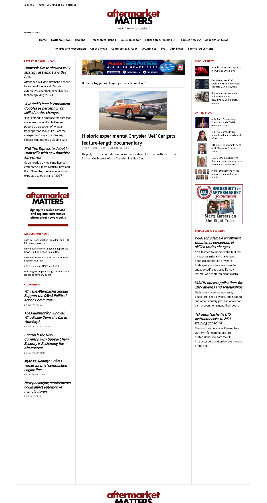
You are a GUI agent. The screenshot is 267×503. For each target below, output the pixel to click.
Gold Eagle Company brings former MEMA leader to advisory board (46, 273)
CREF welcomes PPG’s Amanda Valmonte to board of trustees (47, 259)
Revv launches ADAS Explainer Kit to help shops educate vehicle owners (225, 83)
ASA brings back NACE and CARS (41, 266)
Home (43, 40)
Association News (216, 40)
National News (61, 40)
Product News (188, 40)
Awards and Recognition (70, 48)
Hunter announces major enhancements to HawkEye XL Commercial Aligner (224, 98)
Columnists (149, 48)
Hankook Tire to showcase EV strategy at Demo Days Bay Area (47, 72)
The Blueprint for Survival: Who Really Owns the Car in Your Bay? (45, 317)
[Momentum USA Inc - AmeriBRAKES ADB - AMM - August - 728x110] (133, 74)
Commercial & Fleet (124, 48)
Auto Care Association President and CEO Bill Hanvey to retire (46, 241)
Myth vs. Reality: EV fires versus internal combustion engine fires (45, 365)
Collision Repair (131, 40)
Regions (80, 40)
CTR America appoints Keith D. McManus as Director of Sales (226, 148)
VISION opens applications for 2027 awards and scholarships (218, 285)
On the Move (98, 48)
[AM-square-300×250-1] (48, 225)
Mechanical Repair (104, 40)
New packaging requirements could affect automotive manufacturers (47, 387)
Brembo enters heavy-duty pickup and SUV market (226, 69)
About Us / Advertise (51, 4)
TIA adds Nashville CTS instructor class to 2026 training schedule (213, 318)
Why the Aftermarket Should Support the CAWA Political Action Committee (46, 250)
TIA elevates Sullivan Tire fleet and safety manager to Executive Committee (226, 161)
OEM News (176, 48)
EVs (163, 48)
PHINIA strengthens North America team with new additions (225, 174)
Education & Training (158, 40)
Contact (71, 4)
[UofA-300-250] (219, 223)
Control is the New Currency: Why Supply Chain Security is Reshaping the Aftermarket (46, 341)
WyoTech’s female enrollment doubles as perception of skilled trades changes (47, 108)
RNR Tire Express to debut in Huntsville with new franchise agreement (47, 152)
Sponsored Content (200, 48)
